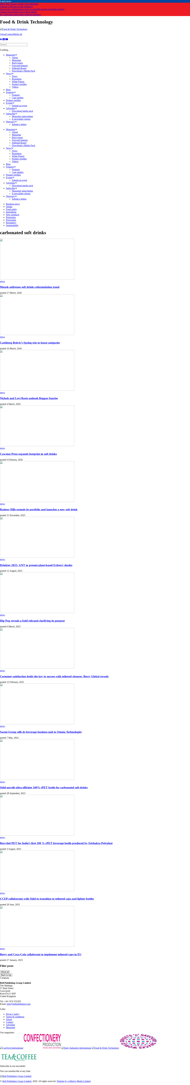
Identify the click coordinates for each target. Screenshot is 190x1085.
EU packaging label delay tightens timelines (20, 14)
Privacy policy (12, 1014)
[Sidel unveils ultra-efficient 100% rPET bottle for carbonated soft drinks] (37, 779)
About (3, 34)
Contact (9, 34)
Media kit (17, 34)
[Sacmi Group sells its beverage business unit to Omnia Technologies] (37, 723)
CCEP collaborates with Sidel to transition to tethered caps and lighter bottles (47, 898)
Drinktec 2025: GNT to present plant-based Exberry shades (36, 565)
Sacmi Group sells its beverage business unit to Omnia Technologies (41, 731)
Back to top (6, 975)
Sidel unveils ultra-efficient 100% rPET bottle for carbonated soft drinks (44, 787)
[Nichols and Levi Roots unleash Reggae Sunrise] (37, 390)
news (2, 281)
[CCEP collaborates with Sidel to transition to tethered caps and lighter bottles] (37, 890)
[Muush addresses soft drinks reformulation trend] (37, 278)
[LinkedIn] (1, 39)
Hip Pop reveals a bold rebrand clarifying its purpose (32, 620)
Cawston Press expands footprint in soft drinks (28, 453)
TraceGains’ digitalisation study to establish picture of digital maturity (32, 9)
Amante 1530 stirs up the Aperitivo (16, 6)
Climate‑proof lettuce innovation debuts (18, 12)
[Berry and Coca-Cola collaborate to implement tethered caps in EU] (37, 946)
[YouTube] (6, 39)
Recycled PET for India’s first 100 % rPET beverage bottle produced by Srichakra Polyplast (56, 843)
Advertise (10, 1025)
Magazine (10, 1027)
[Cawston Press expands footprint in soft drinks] (37, 445)
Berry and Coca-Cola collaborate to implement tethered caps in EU (40, 954)
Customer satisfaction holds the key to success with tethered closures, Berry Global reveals (54, 676)
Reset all (5, 972)
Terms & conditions (15, 1016)
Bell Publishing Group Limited (16, 1081)
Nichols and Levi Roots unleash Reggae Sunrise (29, 398)
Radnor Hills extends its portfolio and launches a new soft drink (38, 509)
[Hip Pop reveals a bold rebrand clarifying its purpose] (37, 612)
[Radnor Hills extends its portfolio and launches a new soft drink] (37, 501)
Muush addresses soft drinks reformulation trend (29, 287)
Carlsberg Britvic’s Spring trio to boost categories (30, 342)
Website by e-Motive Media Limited (74, 1081)
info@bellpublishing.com (18, 1004)
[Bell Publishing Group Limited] (15, 1076)
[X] (4, 39)
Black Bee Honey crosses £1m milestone (19, 4)
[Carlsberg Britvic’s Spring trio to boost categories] (37, 334)
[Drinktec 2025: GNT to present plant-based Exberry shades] (37, 556)
